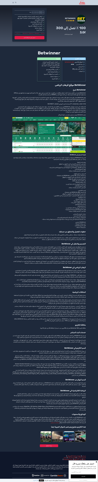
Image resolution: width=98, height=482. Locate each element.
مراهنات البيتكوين (55, 422)
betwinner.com (69, 62)
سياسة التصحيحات (68, 459)
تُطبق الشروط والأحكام (69, 34)
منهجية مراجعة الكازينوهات (74, 456)
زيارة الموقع (49, 445)
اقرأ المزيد (35, 480)
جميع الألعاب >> (17, 33)
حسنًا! (41, 480)
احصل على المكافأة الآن (29, 37)
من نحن (84, 456)
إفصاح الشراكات (72, 457)
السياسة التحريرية (81, 457)
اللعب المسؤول (78, 459)
